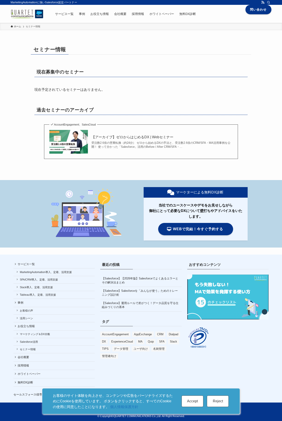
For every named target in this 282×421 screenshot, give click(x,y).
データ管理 (121, 348)
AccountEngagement (115, 334)
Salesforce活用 (29, 342)
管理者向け (109, 356)
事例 (20, 302)
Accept (192, 401)
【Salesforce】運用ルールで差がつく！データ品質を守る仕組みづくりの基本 (140, 305)
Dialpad (173, 334)
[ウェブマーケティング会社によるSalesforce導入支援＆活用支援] (27, 14)
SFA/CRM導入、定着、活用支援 (39, 279)
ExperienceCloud (122, 341)
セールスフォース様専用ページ (33, 394)
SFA (162, 341)
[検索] (268, 2)
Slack (173, 341)
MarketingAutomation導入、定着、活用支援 (46, 272)
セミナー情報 (28, 349)
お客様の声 (26, 310)
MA (140, 341)
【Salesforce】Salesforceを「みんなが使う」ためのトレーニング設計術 (140, 292)
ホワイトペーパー (29, 373)
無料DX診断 (25, 382)
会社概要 (23, 357)
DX (104, 341)
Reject (218, 401)
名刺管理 (159, 348)
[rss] (263, 2)
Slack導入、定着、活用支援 (36, 287)
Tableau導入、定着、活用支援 (38, 294)
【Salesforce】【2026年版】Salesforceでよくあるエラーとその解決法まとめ (140, 280)
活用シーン (26, 318)
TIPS (105, 348)
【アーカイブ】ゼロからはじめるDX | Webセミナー (132, 137)
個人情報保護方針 (124, 407)
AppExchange (143, 334)
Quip (151, 341)
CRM (160, 334)
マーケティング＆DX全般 (35, 334)
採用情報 (23, 365)
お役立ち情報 (26, 326)
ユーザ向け (141, 348)
